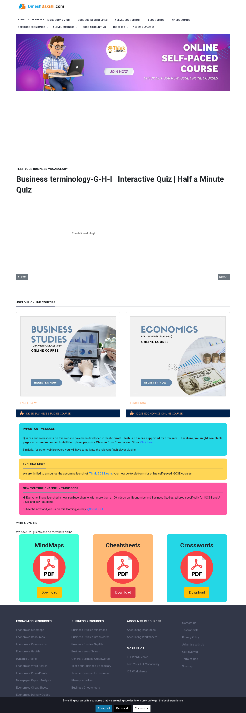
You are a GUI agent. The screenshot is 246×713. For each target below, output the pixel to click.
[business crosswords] (196, 567)
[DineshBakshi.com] (123, 6)
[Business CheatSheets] (123, 567)
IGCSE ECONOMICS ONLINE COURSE (159, 413)
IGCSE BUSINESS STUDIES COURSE (48, 413)
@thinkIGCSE (95, 509)
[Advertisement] (123, 137)
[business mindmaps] (49, 567)
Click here (146, 442)
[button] (60, 20)
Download (49, 592)
